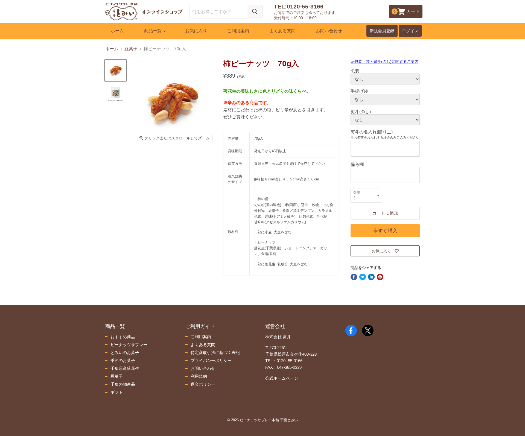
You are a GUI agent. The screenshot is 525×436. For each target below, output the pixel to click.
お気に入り (196, 30)
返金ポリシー (202, 384)
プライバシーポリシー (210, 360)
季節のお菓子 (122, 360)
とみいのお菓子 (124, 352)
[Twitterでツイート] (362, 277)
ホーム (117, 30)
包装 (355, 71)
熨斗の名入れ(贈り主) (372, 132)
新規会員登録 (382, 30)
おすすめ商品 (122, 336)
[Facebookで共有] (354, 277)
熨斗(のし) (361, 111)
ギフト (116, 392)
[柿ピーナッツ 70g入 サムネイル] (115, 70)
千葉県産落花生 (124, 368)
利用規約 (198, 376)
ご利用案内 (238, 30)
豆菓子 (131, 48)
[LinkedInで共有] (371, 277)
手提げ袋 (359, 91)
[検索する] (254, 11)
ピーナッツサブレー (128, 344)
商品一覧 (153, 30)
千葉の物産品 (122, 384)
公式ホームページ (281, 378)
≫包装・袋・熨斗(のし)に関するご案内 (384, 61)
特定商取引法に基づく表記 (214, 352)
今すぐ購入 (385, 230)
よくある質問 (282, 30)
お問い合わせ (329, 30)
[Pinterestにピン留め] (380, 277)
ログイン (410, 30)
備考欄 (357, 164)
